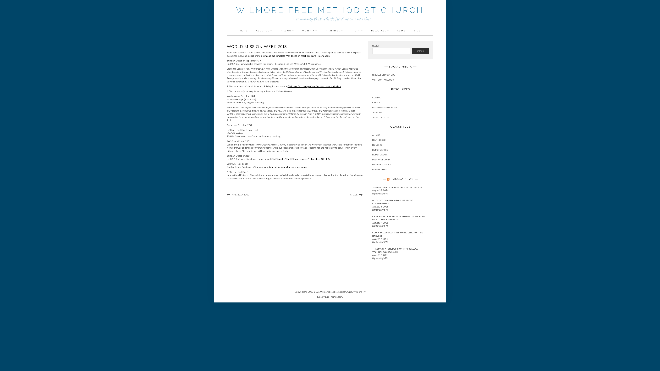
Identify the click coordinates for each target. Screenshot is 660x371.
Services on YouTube (383, 75)
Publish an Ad (379, 169)
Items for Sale (380, 154)
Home (243, 31)
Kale (319, 296)
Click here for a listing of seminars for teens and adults (314, 86)
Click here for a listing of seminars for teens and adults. (280, 167)
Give (417, 31)
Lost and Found (381, 159)
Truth (356, 31)
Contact (377, 97)
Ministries (333, 31)
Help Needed (379, 140)
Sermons (377, 112)
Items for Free (380, 150)
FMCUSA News (402, 179)
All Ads (376, 135)
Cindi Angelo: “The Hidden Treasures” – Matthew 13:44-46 (301, 159)
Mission (286, 31)
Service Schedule (381, 117)
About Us (263, 31)
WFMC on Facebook (383, 79)
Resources (379, 31)
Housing (377, 145)
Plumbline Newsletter (384, 107)
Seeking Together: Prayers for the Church (397, 187)
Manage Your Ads (381, 164)
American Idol (240, 195)
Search (376, 46)
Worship (308, 31)
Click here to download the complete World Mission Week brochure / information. (289, 55)
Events (376, 102)
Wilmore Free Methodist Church (330, 10)
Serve (401, 31)
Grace (354, 195)
